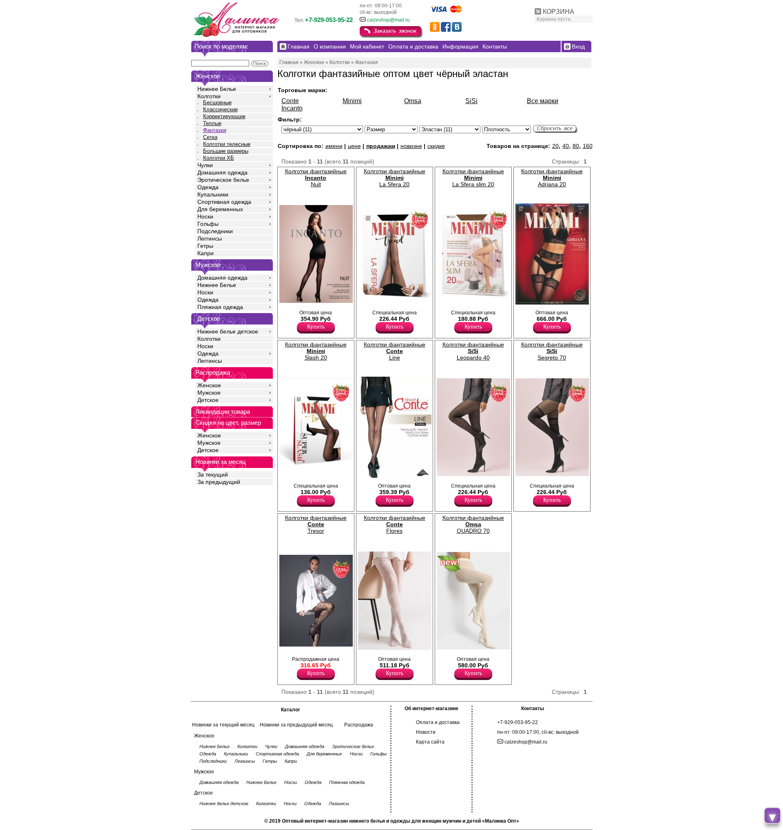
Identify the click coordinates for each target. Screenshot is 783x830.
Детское (208, 318)
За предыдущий (218, 482)
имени (334, 146)
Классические (220, 109)
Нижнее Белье (216, 89)
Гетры (205, 246)
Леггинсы (209, 238)
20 (555, 146)
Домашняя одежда (222, 172)
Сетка (210, 137)
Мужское (209, 392)
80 (576, 146)
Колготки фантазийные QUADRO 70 (473, 524)
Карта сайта (430, 742)
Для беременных (220, 209)
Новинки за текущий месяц (223, 725)
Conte (290, 100)
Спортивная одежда (224, 202)
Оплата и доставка (438, 722)
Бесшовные (217, 102)
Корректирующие (224, 116)
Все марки (542, 100)
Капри (205, 253)
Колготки (209, 96)
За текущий (212, 474)
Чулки (205, 165)
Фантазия (214, 130)
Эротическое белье (223, 180)
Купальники (212, 194)
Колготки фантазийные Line (394, 351)
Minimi (352, 100)
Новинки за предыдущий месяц (296, 725)
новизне (411, 146)
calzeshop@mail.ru (388, 20)
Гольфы (208, 224)
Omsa (412, 100)
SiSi (471, 100)
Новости (426, 732)
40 (565, 146)
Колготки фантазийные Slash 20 (316, 351)
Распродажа (358, 725)
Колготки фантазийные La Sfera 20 (394, 178)
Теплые (212, 123)
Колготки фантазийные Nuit (316, 178)
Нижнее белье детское (227, 331)
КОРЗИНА (558, 11)
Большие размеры (225, 151)
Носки (205, 216)
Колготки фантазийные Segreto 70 (552, 351)
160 (588, 146)
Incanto (292, 108)
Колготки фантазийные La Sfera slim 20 (473, 178)
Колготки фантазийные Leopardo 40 (473, 351)
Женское (209, 385)
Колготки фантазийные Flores (394, 524)
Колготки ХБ (218, 158)
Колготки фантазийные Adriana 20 (552, 178)
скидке (436, 146)
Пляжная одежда (220, 307)
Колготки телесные (226, 144)
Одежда (208, 187)
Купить (316, 327)
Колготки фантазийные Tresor (316, 524)
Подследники (215, 231)
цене (354, 146)
